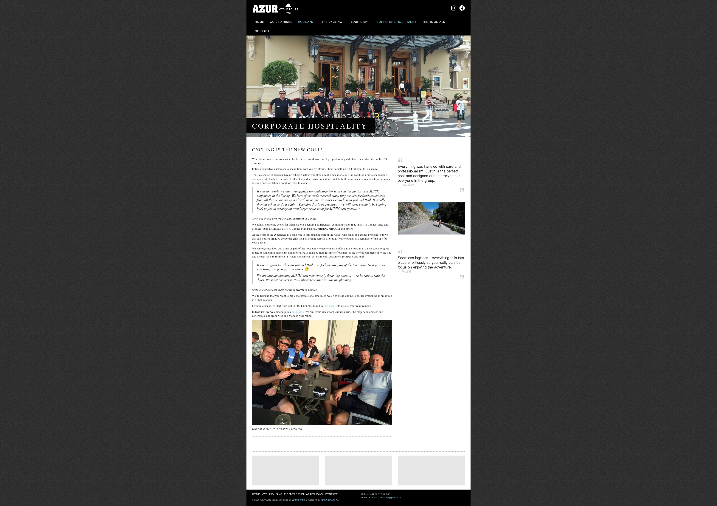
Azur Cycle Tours (275, 9)
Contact (262, 31)
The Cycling (332, 22)
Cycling (268, 494)
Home (259, 22)
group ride (298, 312)
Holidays (306, 22)
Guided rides (281, 22)
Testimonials (433, 22)
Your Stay (360, 22)
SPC (335, 499)
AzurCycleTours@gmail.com (386, 497)
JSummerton (298, 499)
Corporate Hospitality (396, 22)
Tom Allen (326, 499)
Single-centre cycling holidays (299, 494)
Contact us (331, 306)
